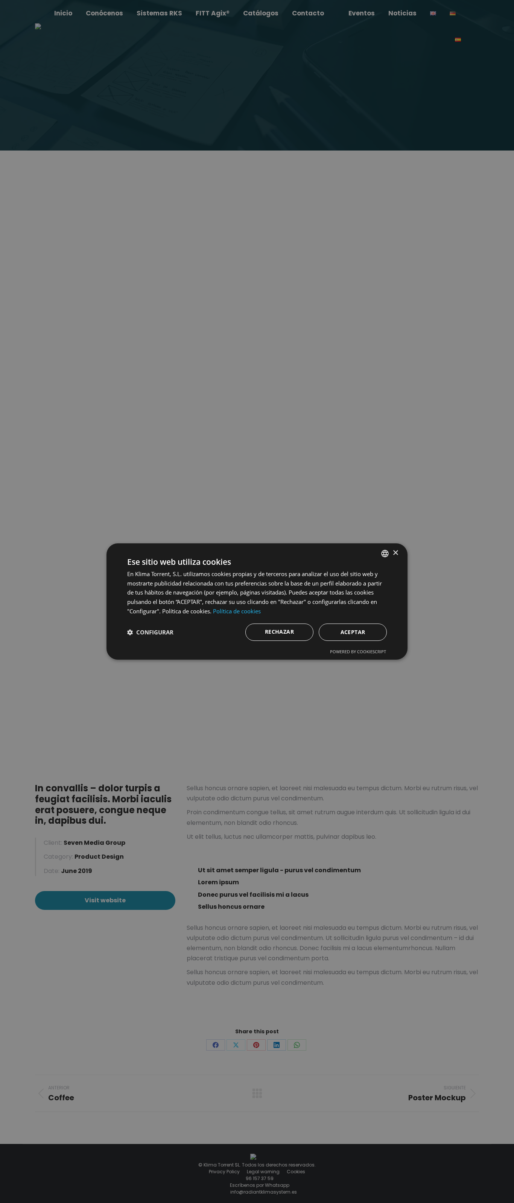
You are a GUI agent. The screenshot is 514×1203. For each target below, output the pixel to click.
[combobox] (385, 553)
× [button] (395, 553)
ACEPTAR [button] (353, 632)
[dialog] (257, 601)
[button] (150, 632)
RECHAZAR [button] (279, 631)
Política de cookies (237, 611)
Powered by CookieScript (358, 651)
